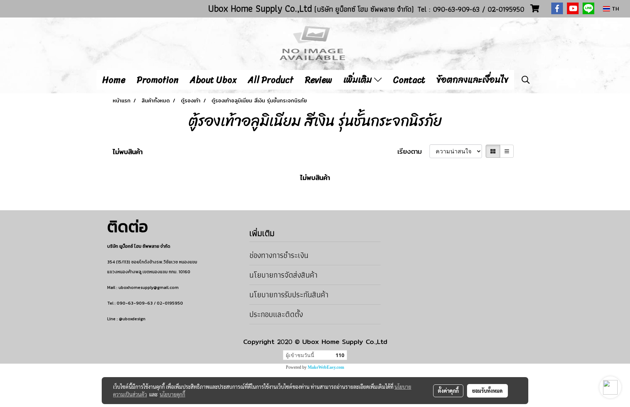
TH (614, 9)
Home (113, 79)
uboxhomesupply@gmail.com (148, 287)
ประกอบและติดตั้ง (276, 314)
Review (318, 79)
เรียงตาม (413, 151)
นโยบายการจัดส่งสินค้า (283, 275)
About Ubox (213, 79)
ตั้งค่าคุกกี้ (448, 390)
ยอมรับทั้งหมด (487, 390)
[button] (526, 80)
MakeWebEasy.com (326, 367)
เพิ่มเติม (358, 79)
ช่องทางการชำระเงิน (278, 255)
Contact (409, 79)
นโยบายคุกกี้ (172, 394)
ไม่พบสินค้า (128, 152)
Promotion (158, 79)
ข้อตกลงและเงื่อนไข (472, 79)
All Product (270, 79)
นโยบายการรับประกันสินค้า (288, 294)
